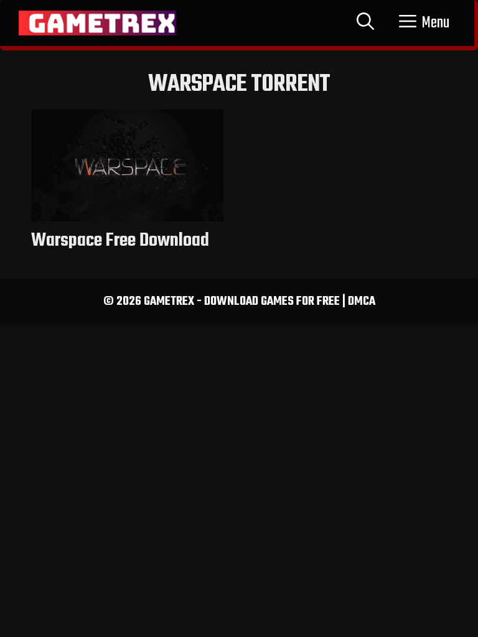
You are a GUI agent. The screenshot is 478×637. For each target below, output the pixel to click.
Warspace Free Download (120, 240)
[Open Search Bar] (365, 23)
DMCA (361, 301)
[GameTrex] (97, 23)
